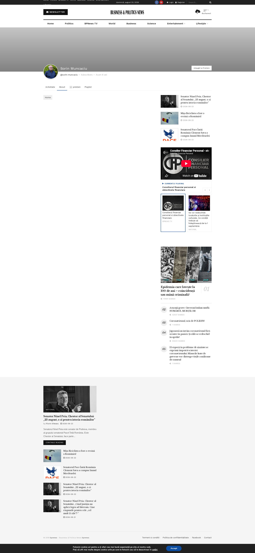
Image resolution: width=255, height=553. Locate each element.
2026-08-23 (67, 424)
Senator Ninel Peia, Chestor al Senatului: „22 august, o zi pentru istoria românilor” (79, 487)
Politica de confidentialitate (176, 537)
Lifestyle (47, 5)
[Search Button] (210, 2)
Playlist (88, 87)
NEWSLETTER (57, 12)
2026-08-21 (70, 517)
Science (151, 23)
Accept (174, 548)
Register (181, 2)
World (112, 23)
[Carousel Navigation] (207, 190)
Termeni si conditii (150, 537)
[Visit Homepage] (127, 12)
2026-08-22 (70, 458)
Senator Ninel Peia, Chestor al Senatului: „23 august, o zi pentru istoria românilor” (196, 99)
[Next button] (209, 190)
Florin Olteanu (52, 424)
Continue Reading (56, 442)
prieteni (75, 87)
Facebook (196, 537)
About (62, 87)
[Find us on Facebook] (157, 2)
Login (171, 2)
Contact (208, 537)
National (50, 410)
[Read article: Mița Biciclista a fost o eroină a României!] (169, 118)
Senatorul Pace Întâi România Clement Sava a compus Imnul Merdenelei (195, 132)
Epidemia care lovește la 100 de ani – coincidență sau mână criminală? (178, 290)
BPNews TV (91, 23)
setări (154, 549)
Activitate (50, 87)
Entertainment (175, 23)
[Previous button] (205, 190)
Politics (69, 23)
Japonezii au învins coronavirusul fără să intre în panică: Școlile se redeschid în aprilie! (190, 334)
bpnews (53, 538)
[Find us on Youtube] (161, 2)
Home (50, 23)
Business (131, 23)
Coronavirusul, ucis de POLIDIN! (187, 321)
